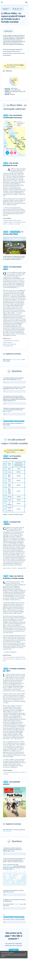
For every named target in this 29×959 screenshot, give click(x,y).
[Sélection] (7, 871)
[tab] (20, 378)
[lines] (13, 871)
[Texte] (19, 871)
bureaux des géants (16, 359)
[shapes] (16, 871)
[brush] (10, 871)
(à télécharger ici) (7, 866)
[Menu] (24, 871)
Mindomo (16, 904)
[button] (14, 44)
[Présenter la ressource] (24, 30)
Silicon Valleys (6, 831)
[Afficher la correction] (20, 378)
